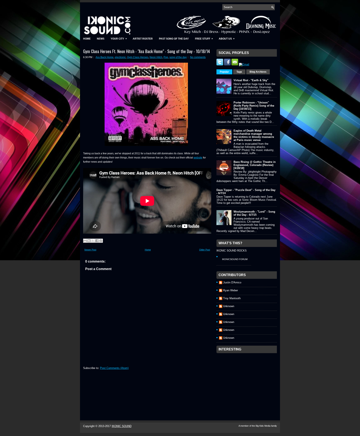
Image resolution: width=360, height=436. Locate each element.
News (100, 38)
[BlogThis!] (89, 241)
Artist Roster (143, 38)
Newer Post (90, 249)
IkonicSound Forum (235, 259)
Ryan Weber (230, 290)
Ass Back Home (105, 57)
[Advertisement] (247, 381)
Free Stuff (204, 38)
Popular (224, 71)
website (198, 157)
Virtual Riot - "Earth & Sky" (251, 80)
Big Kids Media (263, 426)
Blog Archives (258, 71)
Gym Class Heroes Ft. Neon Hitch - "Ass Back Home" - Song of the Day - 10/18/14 (146, 51)
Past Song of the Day (174, 38)
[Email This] (85, 241)
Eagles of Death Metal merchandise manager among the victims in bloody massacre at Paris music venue (254, 135)
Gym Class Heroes (137, 57)
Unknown (228, 306)
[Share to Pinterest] (101, 241)
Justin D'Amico (232, 282)
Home (87, 38)
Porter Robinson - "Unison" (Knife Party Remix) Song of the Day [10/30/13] (254, 105)
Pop (166, 57)
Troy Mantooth (232, 298)
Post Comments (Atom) (114, 368)
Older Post (204, 249)
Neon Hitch (156, 57)
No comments (198, 57)
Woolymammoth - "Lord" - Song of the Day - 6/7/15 (254, 213)
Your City (119, 38)
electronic (120, 57)
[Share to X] (93, 241)
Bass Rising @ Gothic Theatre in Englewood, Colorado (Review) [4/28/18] (255, 165)
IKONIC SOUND (121, 426)
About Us (227, 38)
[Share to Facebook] (97, 241)
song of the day (178, 57)
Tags (239, 71)
